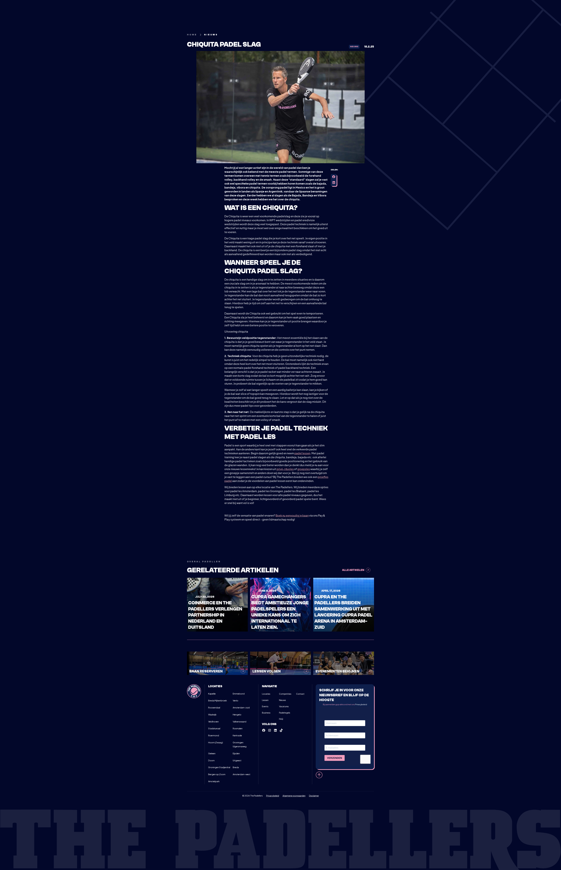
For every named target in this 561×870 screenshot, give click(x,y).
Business (266, 712)
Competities (285, 693)
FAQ (281, 719)
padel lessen (302, 453)
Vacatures (284, 706)
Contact (300, 693)
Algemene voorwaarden (294, 795)
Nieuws (282, 700)
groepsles (303, 469)
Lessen (265, 700)
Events (265, 706)
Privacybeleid (361, 704)
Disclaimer (314, 795)
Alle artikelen (353, 570)
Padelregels (284, 712)
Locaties (266, 693)
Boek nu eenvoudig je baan (292, 515)
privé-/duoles (285, 469)
